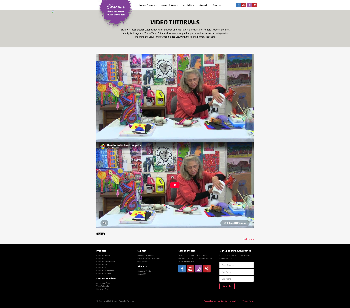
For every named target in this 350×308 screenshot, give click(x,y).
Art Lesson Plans (103, 283)
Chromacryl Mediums (105, 270)
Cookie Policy (248, 301)
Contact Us (141, 274)
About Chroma (210, 301)
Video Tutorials (102, 286)
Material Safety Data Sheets (149, 258)
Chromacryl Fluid (103, 273)
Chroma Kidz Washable (105, 261)
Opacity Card (142, 261)
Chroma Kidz (101, 264)
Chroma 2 (100, 258)
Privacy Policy (234, 301)
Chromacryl (101, 267)
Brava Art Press (102, 289)
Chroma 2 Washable (104, 255)
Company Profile (144, 271)
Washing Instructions (145, 255)
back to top (248, 239)
